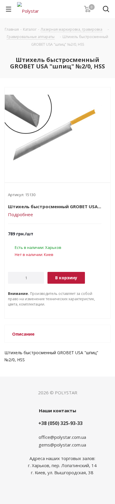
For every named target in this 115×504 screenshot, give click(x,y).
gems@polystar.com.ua (62, 445)
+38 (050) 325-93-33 (60, 423)
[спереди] (57, 130)
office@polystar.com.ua (62, 437)
